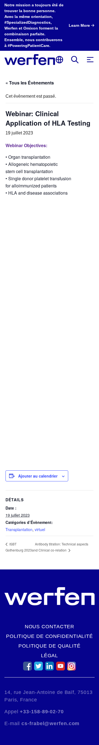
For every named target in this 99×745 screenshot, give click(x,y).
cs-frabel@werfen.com (50, 723)
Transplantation (19, 529)
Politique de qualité (49, 646)
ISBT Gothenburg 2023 (19, 547)
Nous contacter (50, 626)
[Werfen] (29, 59)
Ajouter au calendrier (37, 476)
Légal (49, 655)
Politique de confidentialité (49, 636)
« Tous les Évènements (30, 82)
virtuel (40, 529)
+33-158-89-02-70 (42, 711)
